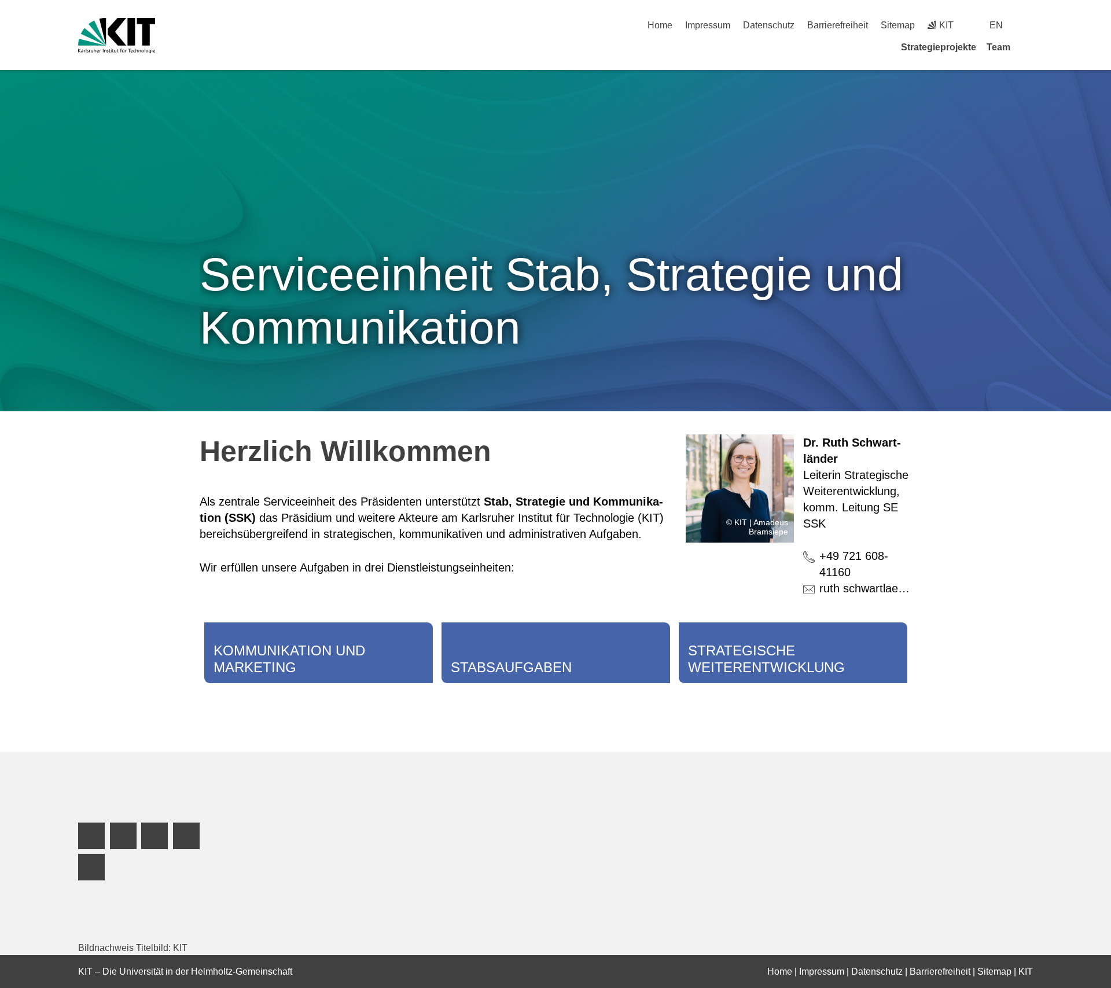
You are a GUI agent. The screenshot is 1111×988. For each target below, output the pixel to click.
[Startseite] (1029, 47)
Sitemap (898, 25)
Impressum (707, 25)
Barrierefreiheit (837, 25)
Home (660, 25)
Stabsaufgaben (511, 667)
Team (998, 47)
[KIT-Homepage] (116, 35)
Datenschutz (768, 25)
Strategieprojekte (938, 47)
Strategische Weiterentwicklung (766, 659)
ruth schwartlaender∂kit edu (890, 588)
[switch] (1028, 25)
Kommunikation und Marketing (289, 659)
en (996, 25)
